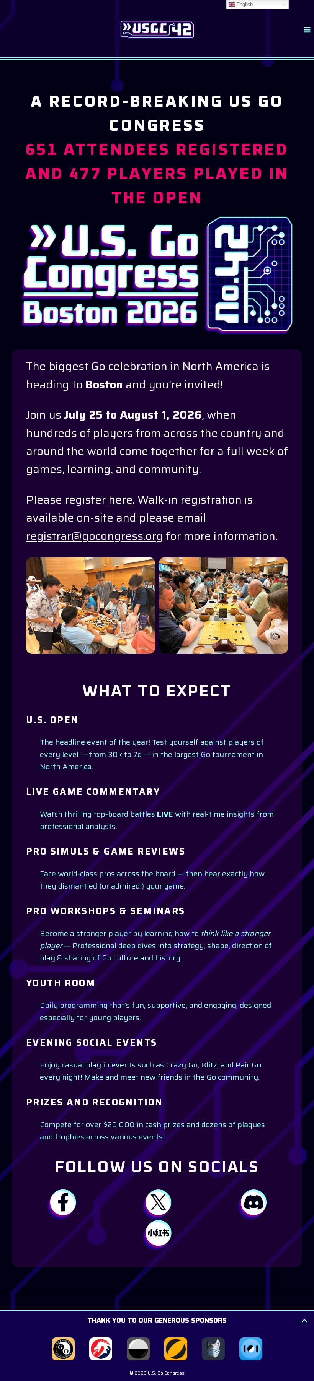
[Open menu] (307, 30)
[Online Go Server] (138, 1348)
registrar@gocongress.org (94, 536)
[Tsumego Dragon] (100, 1348)
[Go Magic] (175, 1348)
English (244, 4)
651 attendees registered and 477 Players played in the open (157, 174)
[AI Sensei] (213, 1348)
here (120, 500)
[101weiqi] (250, 1348)
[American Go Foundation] (63, 1348)
